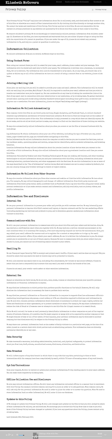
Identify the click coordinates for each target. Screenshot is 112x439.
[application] (54, 435)
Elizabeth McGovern (22, 3)
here (8, 76)
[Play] (9, 435)
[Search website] (105, 2)
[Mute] (17, 434)
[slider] (67, 436)
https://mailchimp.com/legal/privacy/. (71, 101)
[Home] (92, 9)
